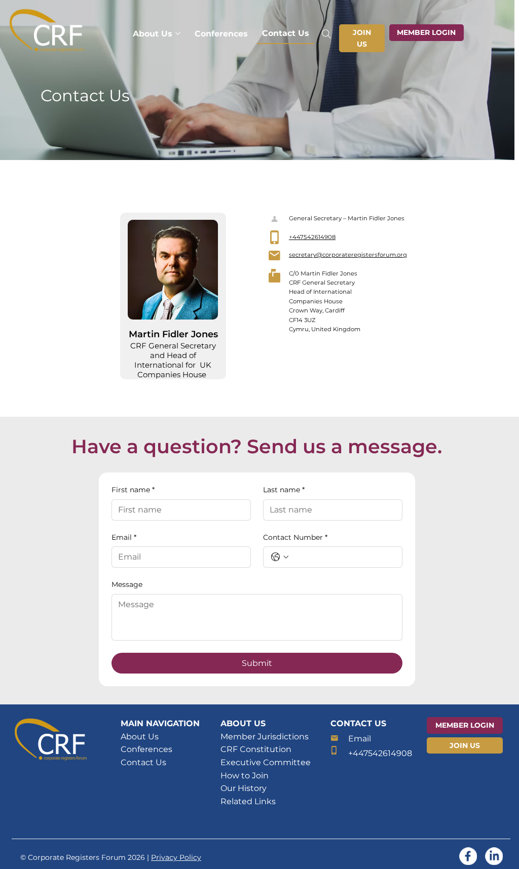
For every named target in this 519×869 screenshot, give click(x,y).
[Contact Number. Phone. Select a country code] (280, 557)
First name (133, 489)
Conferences (146, 749)
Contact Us (143, 762)
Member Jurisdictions (264, 736)
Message (127, 584)
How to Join (244, 775)
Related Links (248, 801)
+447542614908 (312, 237)
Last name (284, 489)
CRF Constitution (255, 749)
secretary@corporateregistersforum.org (348, 254)
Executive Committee (265, 762)
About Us (140, 736)
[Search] (327, 34)
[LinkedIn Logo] (494, 856)
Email (124, 537)
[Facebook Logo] (468, 856)
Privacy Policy (176, 857)
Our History (243, 788)
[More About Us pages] (177, 33)
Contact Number (295, 537)
